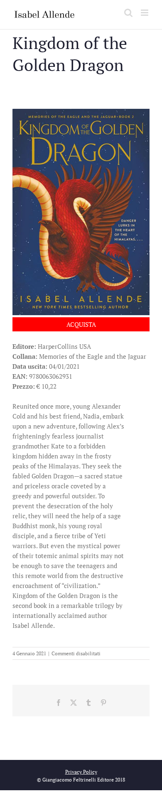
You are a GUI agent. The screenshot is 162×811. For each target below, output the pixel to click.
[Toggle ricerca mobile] (128, 12)
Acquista (81, 324)
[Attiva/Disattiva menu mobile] (145, 12)
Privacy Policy (81, 772)
